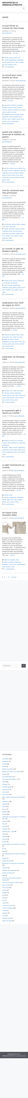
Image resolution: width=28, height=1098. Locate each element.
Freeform (5, 829)
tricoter (4, 121)
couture (4, 792)
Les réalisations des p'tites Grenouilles (13, 854)
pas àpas (12, 233)
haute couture (11, 175)
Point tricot (22, 110)
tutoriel (10, 64)
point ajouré (11, 344)
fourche (4, 826)
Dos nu (4, 809)
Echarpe (9, 107)
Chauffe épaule (6, 787)
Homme (4, 110)
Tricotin (4, 910)
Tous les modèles (7, 908)
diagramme (12, 60)
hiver (13, 62)
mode (4, 177)
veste (4, 292)
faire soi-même (14, 173)
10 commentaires (9, 182)
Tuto (3, 226)
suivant (13, 577)
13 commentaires (9, 402)
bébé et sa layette (17, 105)
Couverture (5, 794)
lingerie (4, 858)
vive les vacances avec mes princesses (13, 191)
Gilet (10, 280)
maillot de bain (6, 861)
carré (5, 170)
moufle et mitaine (13, 110)
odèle (20, 395)
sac (3, 900)
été (24, 170)
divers (4, 806)
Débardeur (5, 801)
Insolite (4, 841)
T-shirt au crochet (7, 905)
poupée (23, 224)
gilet (10, 287)
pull (3, 64)
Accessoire (7, 105)
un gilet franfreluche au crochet (13, 466)
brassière (11, 339)
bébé (5, 339)
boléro (6, 447)
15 (9, 577)
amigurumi (5, 761)
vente (15, 64)
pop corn (9, 177)
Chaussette (5, 789)
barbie (13, 224)
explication (20, 60)
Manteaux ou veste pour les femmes (13, 863)
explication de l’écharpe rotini (13, 358)
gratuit (9, 62)
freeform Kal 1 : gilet (8, 831)
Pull (19, 57)
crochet (6, 60)
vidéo (10, 238)
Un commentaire (9, 67)
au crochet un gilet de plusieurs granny (12, 249)
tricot (22, 119)
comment (11, 229)
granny (4, 175)
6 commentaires (9, 240)
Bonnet (4, 107)
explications (5, 341)
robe (22, 233)
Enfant (15, 107)
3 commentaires (9, 456)
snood (4, 112)
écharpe (16, 114)
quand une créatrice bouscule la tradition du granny (13, 134)
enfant (22, 114)
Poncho (4, 890)
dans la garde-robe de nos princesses (13, 797)
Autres (4, 764)
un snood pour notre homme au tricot (12, 76)
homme (4, 119)
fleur (3, 824)
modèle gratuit (21, 564)
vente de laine (6, 918)
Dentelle (4, 804)
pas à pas (14, 452)
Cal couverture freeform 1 (10, 779)
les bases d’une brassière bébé (9, 513)
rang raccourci (10, 397)
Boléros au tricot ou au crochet (13, 440)
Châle (4, 782)
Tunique (4, 913)
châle (10, 447)
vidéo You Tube (11, 112)
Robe (3, 898)
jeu (3, 848)
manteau (5, 344)
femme (4, 62)
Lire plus (15, 53)
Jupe (3, 851)
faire (10, 231)
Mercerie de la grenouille (9, 870)
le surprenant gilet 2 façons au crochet (11, 411)
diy (13, 114)
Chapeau (5, 784)
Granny (11, 168)
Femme (6, 57)
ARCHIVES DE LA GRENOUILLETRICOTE (12, 4)
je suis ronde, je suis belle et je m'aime (13, 844)
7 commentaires (9, 294)
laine (16, 62)
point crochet (13, 57)
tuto (6, 64)
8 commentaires (9, 123)
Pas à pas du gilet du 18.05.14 (11, 882)
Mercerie (4, 868)
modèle (21, 62)
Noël (3, 875)
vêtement (5, 238)
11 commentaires (9, 569)
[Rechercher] (24, 666)
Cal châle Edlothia (7, 776)
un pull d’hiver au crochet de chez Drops (13, 26)
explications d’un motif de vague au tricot (13, 304)
